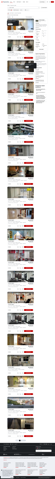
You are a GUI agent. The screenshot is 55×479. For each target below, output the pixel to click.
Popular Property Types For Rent (33, 469)
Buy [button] (11, 1)
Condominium (44, 57)
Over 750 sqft (37, 81)
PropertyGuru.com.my (6, 457)
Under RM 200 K (38, 73)
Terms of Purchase (23, 477)
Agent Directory (6, 466)
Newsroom (13, 447)
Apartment (37, 58)
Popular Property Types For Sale (21, 469)
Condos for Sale (18, 472)
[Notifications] (49, 2)
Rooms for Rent (30, 473)
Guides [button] (24, 1)
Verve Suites (41, 472)
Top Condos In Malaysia (43, 469)
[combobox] (23, 8)
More (27, 1)
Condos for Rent (30, 472)
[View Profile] (10, 19)
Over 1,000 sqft (42, 81)
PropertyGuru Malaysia (7, 462)
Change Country (38, 446)
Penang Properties (42, 466)
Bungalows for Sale (18, 473)
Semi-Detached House (42, 58)
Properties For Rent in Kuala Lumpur (33, 466)
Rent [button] (14, 1)
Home (8, 5)
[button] (8, 13)
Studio (36, 77)
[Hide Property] (30, 20)
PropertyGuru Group (7, 446)
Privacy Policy (18, 477)
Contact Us (14, 446)
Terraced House (39, 57)
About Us (5, 447)
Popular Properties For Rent (32, 462)
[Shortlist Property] (32, 20)
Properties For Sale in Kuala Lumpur (21, 466)
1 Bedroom (39, 77)
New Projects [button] (19, 1)
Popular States (41, 462)
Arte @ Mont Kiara (42, 473)
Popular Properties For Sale (20, 462)
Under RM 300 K (43, 73)
